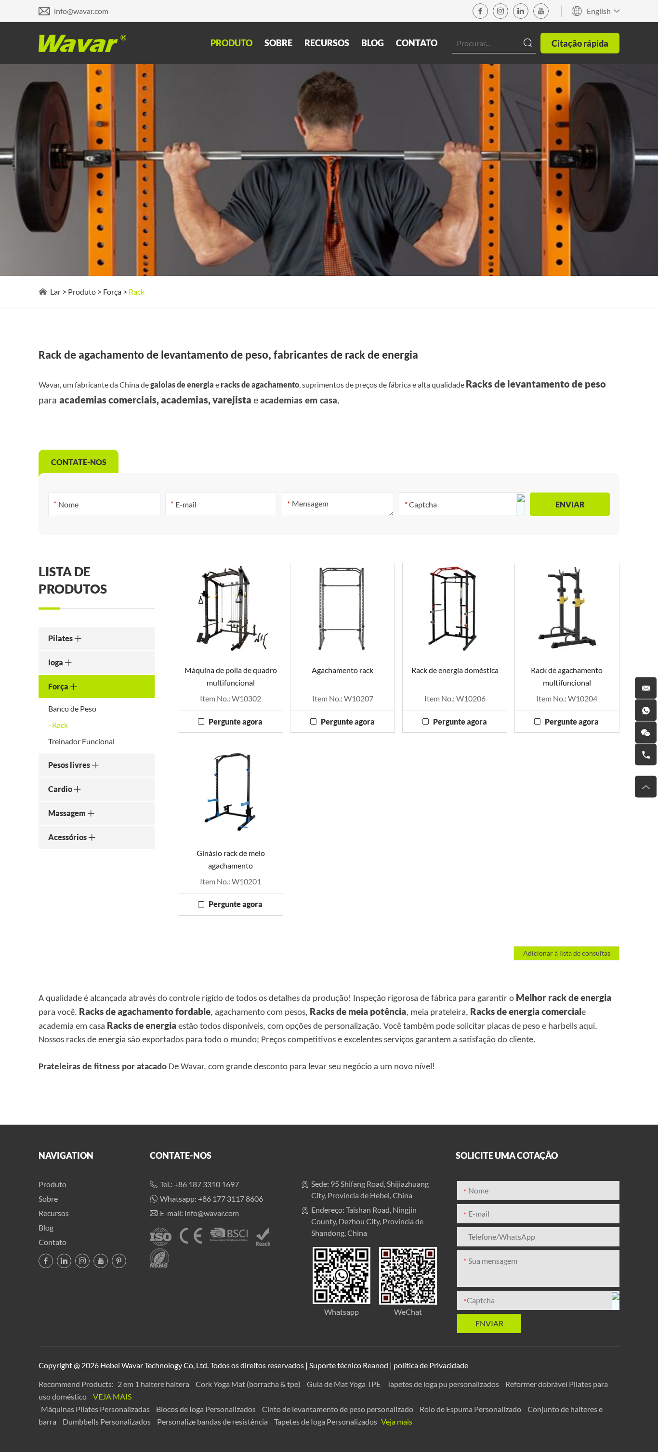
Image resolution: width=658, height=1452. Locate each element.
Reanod (375, 1365)
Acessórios (68, 837)
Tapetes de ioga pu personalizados (443, 1383)
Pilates (61, 638)
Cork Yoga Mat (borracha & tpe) (249, 1383)
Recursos (326, 43)
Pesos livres (70, 764)
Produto (231, 43)
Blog (372, 43)
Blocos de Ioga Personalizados (206, 1408)
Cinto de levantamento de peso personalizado (338, 1408)
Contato (416, 43)
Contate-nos (180, 1155)
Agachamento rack (342, 669)
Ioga (56, 662)
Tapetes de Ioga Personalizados (326, 1421)
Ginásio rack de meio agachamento (231, 859)
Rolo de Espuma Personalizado (471, 1408)
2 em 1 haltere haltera (154, 1383)
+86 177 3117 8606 (230, 1198)
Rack (60, 724)
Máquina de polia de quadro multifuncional (230, 676)
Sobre (278, 43)
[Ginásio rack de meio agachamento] (230, 791)
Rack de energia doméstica (455, 669)
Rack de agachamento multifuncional (567, 676)
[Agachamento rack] (342, 608)
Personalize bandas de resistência (213, 1421)
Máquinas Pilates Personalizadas (96, 1408)
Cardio (61, 788)
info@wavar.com (81, 10)
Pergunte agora (236, 721)
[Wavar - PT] (82, 43)
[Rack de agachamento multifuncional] (567, 608)
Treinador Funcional (81, 741)
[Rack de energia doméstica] (454, 608)
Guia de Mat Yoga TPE (344, 1383)
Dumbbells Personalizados (107, 1421)
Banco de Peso (72, 708)
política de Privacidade (431, 1365)
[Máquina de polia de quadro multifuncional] (230, 608)
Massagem (67, 812)
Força (112, 291)
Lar (55, 291)
